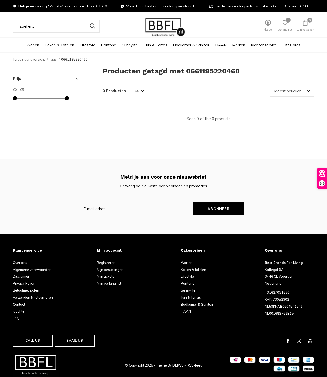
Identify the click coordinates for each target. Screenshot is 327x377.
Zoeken (92, 26)
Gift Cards (292, 44)
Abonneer (218, 208)
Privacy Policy (24, 283)
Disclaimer (21, 276)
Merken (238, 44)
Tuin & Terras (155, 44)
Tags (53, 59)
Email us (74, 340)
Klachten (20, 311)
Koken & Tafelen (59, 44)
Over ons (20, 263)
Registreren (106, 263)
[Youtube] (310, 341)
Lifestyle (87, 44)
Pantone (108, 44)
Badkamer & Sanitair (191, 44)
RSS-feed (194, 365)
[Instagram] (299, 341)
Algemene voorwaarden (32, 269)
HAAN (221, 44)
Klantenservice (264, 44)
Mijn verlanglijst (109, 283)
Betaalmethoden (26, 290)
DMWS (178, 365)
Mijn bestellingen (110, 269)
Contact (19, 304)
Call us (32, 340)
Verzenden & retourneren (33, 297)
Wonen (32, 44)
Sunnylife (130, 44)
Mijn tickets (105, 276)
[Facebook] (288, 341)
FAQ (16, 318)
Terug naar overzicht (29, 59)
